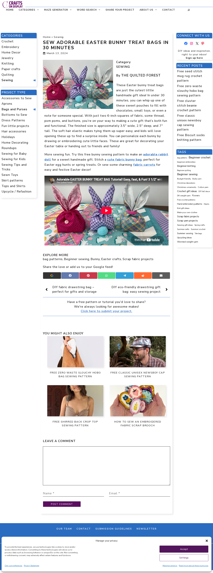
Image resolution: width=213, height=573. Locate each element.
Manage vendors (170, 565)
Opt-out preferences (13, 565)
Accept (184, 549)
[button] (206, 540)
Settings (184, 557)
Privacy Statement (31, 565)
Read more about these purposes (193, 565)
